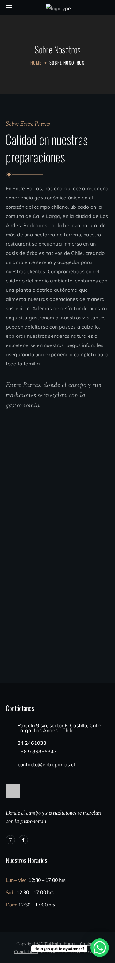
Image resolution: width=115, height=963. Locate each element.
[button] (106, 7)
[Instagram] (10, 839)
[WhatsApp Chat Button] (99, 947)
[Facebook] (23, 839)
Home (36, 62)
